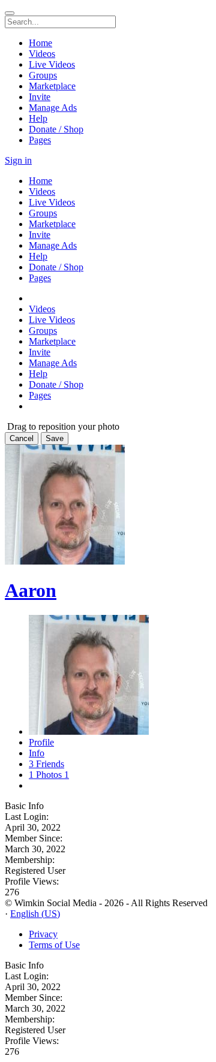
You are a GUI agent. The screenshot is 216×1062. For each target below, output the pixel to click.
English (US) (35, 914)
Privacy (43, 934)
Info (36, 753)
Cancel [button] (22, 438)
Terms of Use (54, 945)
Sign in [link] (18, 160)
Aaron (30, 590)
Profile (41, 742)
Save (55, 438)
